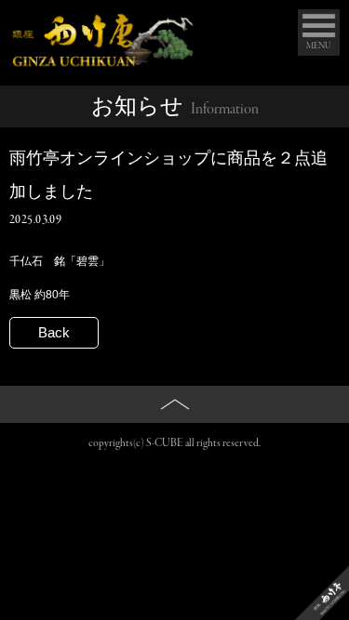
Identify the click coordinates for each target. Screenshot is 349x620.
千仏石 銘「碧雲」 (59, 261)
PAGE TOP (175, 436)
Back (54, 332)
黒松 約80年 (39, 294)
